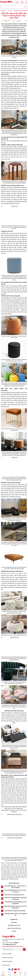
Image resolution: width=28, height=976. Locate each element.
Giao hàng (14, 922)
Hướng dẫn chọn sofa (14, 925)
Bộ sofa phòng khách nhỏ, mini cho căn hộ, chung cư (15, 891)
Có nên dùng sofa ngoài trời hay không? (14, 910)
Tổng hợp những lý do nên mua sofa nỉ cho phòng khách (15, 907)
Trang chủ (3, 10)
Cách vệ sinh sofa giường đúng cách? (14, 894)
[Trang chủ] (7, 2)
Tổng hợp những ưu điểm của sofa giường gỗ (15, 914)
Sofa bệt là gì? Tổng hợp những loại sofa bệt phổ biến (15, 902)
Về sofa (14, 931)
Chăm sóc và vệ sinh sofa (14, 928)
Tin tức (9, 10)
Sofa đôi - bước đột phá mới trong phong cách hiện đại (15, 898)
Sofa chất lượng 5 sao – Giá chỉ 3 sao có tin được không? (15, 886)
